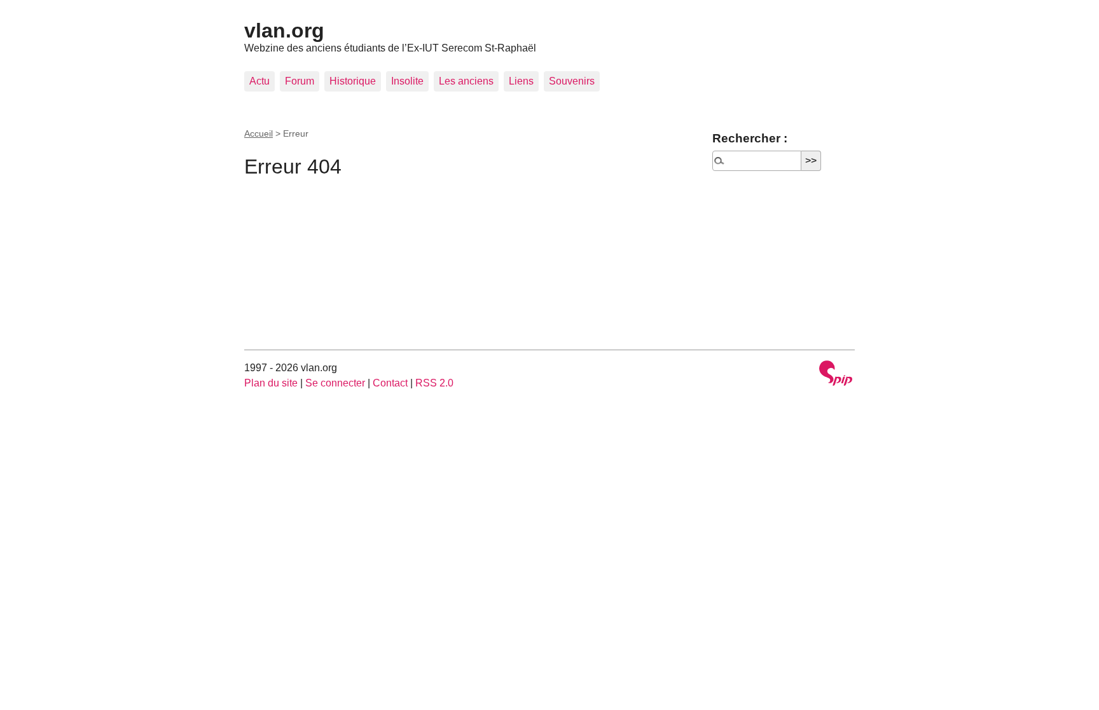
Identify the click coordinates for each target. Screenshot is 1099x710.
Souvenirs (572, 81)
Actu (259, 81)
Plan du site (271, 383)
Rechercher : (749, 138)
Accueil (258, 133)
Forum (299, 81)
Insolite (407, 81)
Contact (390, 383)
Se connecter (335, 383)
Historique (352, 81)
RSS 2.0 (434, 383)
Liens (521, 81)
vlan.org (284, 30)
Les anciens (466, 81)
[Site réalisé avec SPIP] (836, 374)
